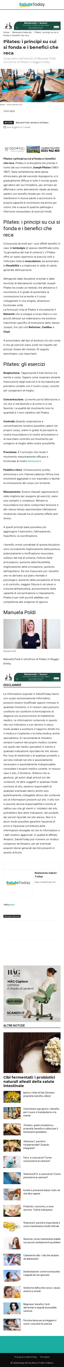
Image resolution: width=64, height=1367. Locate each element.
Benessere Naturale (22, 32)
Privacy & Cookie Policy (26, 1357)
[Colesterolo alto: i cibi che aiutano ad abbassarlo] (12, 1260)
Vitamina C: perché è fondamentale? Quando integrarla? (36, 1145)
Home (6, 32)
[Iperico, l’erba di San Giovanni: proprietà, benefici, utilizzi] (12, 1097)
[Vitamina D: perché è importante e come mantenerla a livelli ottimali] (12, 1227)
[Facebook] (17, 136)
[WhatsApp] (33, 136)
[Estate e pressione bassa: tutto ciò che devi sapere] (12, 1194)
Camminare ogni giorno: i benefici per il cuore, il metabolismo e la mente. (41, 1112)
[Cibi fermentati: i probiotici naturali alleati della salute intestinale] (32, 1052)
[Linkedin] (41, 136)
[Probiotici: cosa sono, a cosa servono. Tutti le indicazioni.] (12, 1211)
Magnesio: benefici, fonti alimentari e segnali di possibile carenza (40, 1307)
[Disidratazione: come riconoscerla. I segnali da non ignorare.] (12, 1276)
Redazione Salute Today (46, 874)
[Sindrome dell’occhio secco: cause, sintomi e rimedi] (12, 1292)
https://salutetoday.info (45, 882)
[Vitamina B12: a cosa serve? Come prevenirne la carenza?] (12, 1178)
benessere (34, 461)
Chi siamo (45, 1357)
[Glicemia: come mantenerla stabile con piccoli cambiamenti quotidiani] (12, 1243)
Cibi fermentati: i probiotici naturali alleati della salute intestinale (29, 1081)
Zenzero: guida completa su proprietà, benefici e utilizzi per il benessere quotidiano (40, 1128)
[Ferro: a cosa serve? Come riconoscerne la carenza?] (12, 1162)
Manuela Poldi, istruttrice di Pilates (32, 122)
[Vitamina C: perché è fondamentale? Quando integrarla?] (12, 1146)
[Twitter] (25, 136)
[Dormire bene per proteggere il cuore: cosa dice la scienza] (12, 1325)
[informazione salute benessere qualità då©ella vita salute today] (32, 4)
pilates (12, 904)
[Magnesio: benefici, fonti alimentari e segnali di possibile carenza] (12, 1308)
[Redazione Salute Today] (18, 883)
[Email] (49, 136)
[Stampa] (56, 136)
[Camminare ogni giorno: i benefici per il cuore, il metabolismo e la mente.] (12, 1113)
